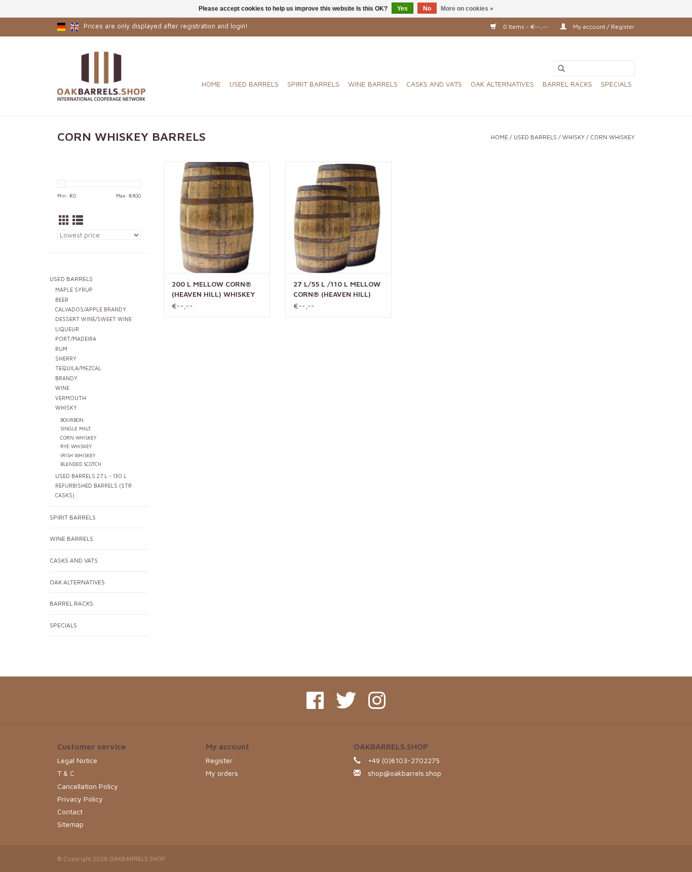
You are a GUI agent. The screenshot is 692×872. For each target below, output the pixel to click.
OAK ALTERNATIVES (502, 84)
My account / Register (603, 26)
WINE (62, 388)
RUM (61, 349)
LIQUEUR (67, 329)
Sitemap (70, 824)
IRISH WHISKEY (77, 455)
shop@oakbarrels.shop (404, 773)
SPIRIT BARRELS (313, 84)
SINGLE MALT (75, 428)
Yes (402, 8)
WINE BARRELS (373, 84)
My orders (222, 773)
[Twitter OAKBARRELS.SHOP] (346, 700)
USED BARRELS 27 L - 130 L (91, 476)
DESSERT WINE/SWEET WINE (93, 319)
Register (219, 760)
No (427, 8)
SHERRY (65, 358)
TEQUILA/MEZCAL (78, 368)
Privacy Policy (80, 799)
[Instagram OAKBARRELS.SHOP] (377, 700)
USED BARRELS (254, 84)
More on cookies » (467, 8)
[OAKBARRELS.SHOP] (101, 76)
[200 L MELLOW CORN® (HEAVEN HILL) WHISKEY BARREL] (217, 217)
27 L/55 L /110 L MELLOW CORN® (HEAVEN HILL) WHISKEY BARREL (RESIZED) (336, 289)
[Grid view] (64, 220)
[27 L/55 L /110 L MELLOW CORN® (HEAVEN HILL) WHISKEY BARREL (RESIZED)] (338, 217)
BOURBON (72, 420)
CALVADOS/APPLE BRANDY (90, 309)
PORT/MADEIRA (75, 339)
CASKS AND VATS (434, 84)
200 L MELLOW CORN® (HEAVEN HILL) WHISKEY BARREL (213, 289)
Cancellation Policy (87, 786)
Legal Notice (77, 760)
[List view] (77, 220)
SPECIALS (616, 84)
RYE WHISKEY (76, 446)
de (61, 27)
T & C (65, 773)
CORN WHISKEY (612, 137)
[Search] (561, 68)
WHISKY (573, 137)
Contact (70, 811)
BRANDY (66, 378)
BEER (61, 300)
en (74, 27)
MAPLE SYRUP (74, 290)
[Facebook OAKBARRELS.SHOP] (315, 700)
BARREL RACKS (567, 84)
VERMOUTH (70, 398)
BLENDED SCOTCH (80, 464)
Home (211, 84)
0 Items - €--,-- (526, 26)
